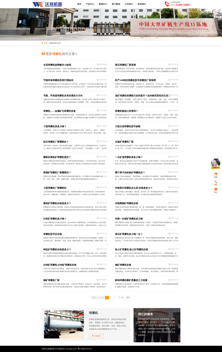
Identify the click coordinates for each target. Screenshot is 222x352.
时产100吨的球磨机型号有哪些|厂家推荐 (135, 80)
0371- (180, 4)
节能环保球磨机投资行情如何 (58, 80)
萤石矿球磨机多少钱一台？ (129, 234)
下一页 (120, 297)
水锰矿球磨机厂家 (124, 141)
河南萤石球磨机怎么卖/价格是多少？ (134, 188)
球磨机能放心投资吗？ (126, 111)
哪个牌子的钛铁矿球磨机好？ (130, 172)
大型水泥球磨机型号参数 (127, 126)
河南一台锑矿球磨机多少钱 (129, 218)
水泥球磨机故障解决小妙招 (57, 65)
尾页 (128, 297)
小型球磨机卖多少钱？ (54, 126)
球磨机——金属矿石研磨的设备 (59, 111)
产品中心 (90, 4)
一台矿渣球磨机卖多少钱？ (129, 157)
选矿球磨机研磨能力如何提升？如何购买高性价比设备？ (143, 95)
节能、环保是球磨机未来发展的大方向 (63, 95)
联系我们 (142, 4)
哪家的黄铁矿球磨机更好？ (57, 157)
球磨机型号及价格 (52, 234)
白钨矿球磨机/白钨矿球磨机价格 (59, 265)
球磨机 (93, 313)
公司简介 (129, 4)
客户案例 (116, 4)
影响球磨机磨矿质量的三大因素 (131, 280)
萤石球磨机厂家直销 (125, 65)
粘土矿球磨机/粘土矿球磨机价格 (131, 249)
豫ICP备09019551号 (85, 349)
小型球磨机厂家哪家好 (54, 188)
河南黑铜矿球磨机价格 (126, 203)
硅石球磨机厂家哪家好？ (56, 141)
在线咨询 (97, 336)
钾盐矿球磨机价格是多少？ (57, 249)
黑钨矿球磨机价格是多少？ (57, 203)
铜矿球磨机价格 (123, 265)
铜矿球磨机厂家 (51, 280)
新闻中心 (103, 4)
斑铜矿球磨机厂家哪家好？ (57, 172)
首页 (79, 4)
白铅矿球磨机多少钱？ (54, 218)
